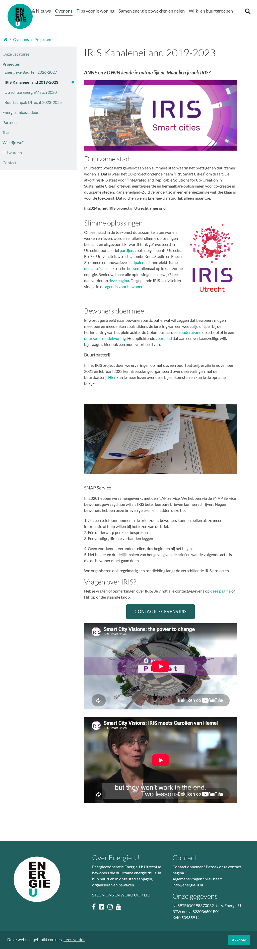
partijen (126, 250)
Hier (112, 377)
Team (7, 132)
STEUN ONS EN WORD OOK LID (121, 894)
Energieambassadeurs (21, 112)
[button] (33, 11)
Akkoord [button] (239, 940)
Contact (10, 162)
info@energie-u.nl (187, 884)
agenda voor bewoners (124, 286)
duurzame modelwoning (105, 338)
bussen (133, 268)
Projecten (11, 64)
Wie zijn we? (13, 142)
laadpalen (135, 262)
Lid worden (12, 152)
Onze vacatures (16, 54)
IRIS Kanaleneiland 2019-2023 (31, 82)
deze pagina (119, 280)
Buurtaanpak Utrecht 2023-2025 (33, 102)
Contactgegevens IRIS (160, 611)
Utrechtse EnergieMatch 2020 (31, 92)
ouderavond (191, 332)
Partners (10, 122)
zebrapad (164, 338)
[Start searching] (247, 11)
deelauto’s (93, 268)
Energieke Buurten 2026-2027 (31, 72)
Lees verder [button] (74, 940)
